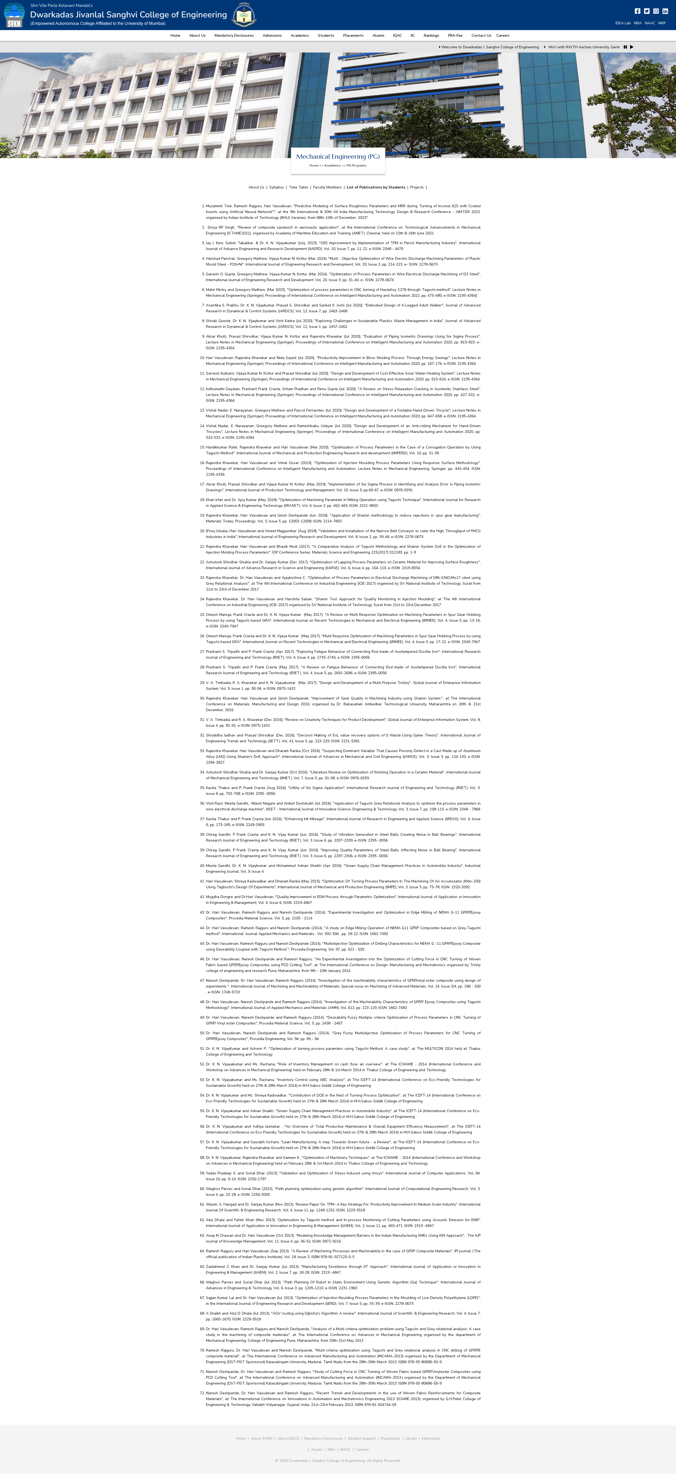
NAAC (650, 23)
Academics (300, 35)
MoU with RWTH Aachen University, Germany (528, 47)
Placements (353, 35)
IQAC (397, 35)
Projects (417, 187)
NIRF (662, 23)
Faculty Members (327, 187)
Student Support (362, 1438)
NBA (638, 23)
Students (326, 35)
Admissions (272, 35)
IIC (413, 35)
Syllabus (276, 187)
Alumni (378, 35)
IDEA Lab (623, 23)
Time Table (298, 187)
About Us (197, 35)
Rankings (431, 35)
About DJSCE (288, 1438)
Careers (503, 35)
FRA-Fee (455, 35)
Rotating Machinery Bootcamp (601, 47)
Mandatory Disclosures (234, 35)
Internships (431, 1438)
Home (175, 35)
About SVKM (262, 1438)
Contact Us (481, 35)
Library (411, 1438)
